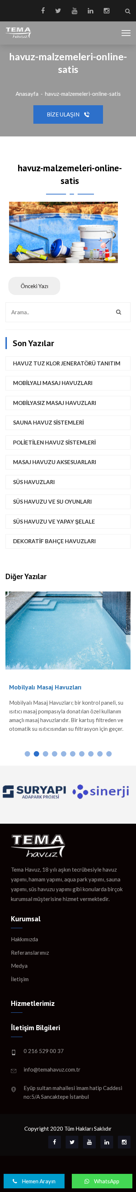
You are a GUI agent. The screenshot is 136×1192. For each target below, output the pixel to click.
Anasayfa (27, 93)
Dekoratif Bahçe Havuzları (54, 541)
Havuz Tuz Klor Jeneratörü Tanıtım (66, 363)
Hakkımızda (24, 939)
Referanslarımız (30, 952)
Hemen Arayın (38, 1181)
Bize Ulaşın (64, 114)
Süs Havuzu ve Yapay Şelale (54, 521)
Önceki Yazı (34, 286)
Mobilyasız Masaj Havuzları (54, 403)
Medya (19, 965)
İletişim (20, 979)
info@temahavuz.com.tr (52, 1069)
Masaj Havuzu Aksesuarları (54, 462)
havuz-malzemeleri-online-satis (83, 93)
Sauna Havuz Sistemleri (48, 422)
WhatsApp (106, 1181)
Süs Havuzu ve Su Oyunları (52, 501)
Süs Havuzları (34, 482)
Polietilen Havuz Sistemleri (54, 442)
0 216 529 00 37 (44, 1051)
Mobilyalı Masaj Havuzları (52, 383)
